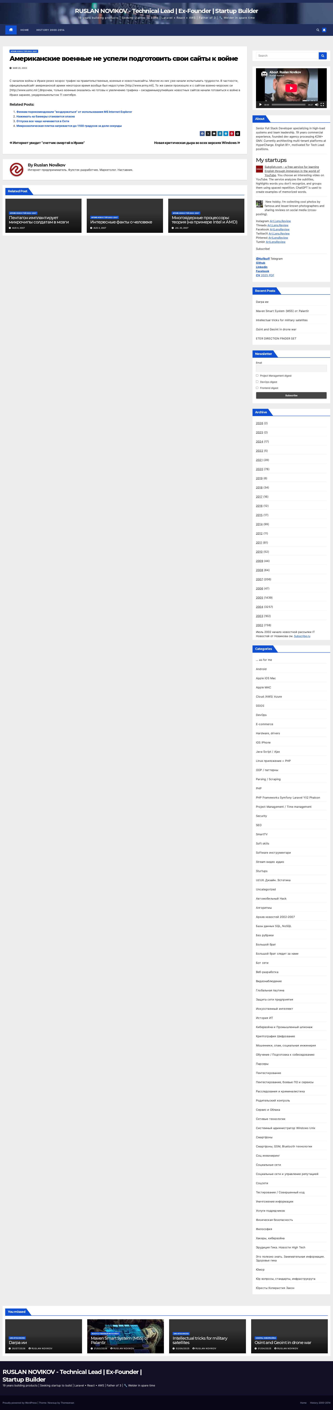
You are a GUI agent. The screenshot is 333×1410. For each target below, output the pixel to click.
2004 (259, 607)
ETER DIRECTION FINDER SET (276, 338)
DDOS (260, 705)
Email (259, 362)
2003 (259, 616)
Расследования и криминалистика (280, 1091)
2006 (259, 588)
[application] (291, 88)
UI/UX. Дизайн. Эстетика (273, 880)
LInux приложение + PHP (273, 761)
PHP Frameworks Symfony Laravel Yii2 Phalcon (288, 797)
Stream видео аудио (270, 861)
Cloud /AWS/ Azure (269, 696)
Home (24, 30)
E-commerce (264, 724)
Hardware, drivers (268, 733)
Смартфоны (264, 1137)
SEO (259, 825)
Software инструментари (273, 852)
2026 (259, 423)
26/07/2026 (19, 1348)
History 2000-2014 (50, 30)
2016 (259, 506)
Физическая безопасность (274, 1220)
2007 (259, 579)
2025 (259, 432)
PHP (259, 788)
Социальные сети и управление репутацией (287, 1174)
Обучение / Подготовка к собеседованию (285, 1054)
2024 (259, 441)
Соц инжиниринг (268, 1155)
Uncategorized (266, 889)
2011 (259, 542)
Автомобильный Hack (271, 898)
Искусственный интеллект (274, 1008)
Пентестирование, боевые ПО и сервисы (285, 1082)
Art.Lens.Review (280, 221)
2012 (259, 533)
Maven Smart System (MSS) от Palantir (282, 311)
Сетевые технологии (270, 1119)
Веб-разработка (267, 972)
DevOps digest (268, 381)
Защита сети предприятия (274, 999)
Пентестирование (268, 1073)
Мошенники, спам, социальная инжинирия (286, 1045)
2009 (259, 561)
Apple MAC (263, 687)
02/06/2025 (183, 1348)
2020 (259, 469)
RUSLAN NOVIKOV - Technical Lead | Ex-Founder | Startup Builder (166, 11)
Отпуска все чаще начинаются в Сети (42, 121)
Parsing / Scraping (268, 779)
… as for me (264, 660)
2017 (259, 496)
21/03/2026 (101, 1348)
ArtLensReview (279, 229)
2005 (259, 597)
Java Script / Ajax (268, 751)
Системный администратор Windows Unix (285, 1128)
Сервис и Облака (268, 1109)
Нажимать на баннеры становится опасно (45, 116)
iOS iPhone (263, 742)
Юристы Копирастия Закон (275, 1288)
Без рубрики (265, 935)
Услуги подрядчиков (270, 1210)
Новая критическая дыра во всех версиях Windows (195, 143)
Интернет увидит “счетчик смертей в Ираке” (48, 143)
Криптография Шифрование (275, 1036)
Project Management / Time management (283, 806)
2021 (259, 460)
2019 (259, 478)
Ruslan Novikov (49, 165)
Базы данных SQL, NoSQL (274, 926)
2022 (259, 450)
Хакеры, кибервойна (270, 1238)
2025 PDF (265, 275)
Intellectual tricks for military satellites (282, 320)
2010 (259, 551)
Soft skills (262, 843)
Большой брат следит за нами (277, 953)
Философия (264, 1229)
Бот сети (262, 962)
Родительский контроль (273, 1100)
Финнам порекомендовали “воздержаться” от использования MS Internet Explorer (74, 111)
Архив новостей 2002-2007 (24, 51)
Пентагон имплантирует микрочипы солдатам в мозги (39, 219)
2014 (259, 524)
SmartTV (262, 834)
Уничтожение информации (274, 1201)
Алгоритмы (264, 907)
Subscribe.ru (302, 636)
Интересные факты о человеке (121, 221)
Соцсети (262, 1183)
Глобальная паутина (270, 990)
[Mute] (316, 104)
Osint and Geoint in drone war (276, 329)
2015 (259, 515)
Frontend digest (268, 387)
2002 (259, 625)
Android (261, 669)
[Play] (260, 104)
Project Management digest (275, 375)
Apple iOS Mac (266, 678)
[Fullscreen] (322, 104)
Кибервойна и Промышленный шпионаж (284, 1027)
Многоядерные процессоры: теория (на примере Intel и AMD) (204, 219)
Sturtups (262, 871)
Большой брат (266, 944)
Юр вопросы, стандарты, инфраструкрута (285, 1278)
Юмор (260, 1269)
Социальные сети (268, 1164)
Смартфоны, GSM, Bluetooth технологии (284, 1146)
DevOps (261, 715)
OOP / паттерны (267, 770)
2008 (259, 570)
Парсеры (262, 1063)
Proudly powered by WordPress (20, 1402)
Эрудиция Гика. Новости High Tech (280, 1247)
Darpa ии (262, 301)
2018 (259, 487)
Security (261, 816)
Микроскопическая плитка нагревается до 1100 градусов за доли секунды (69, 125)
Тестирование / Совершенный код (280, 1192)
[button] (318, 30)
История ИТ (264, 1018)
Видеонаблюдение (269, 981)
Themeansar (67, 1402)
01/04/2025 (265, 1348)
